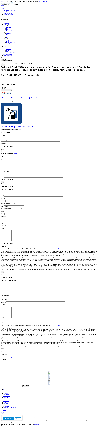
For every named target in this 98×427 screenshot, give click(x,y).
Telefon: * (3, 201)
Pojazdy (8, 41)
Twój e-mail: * (4, 143)
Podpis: (2, 176)
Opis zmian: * (4, 293)
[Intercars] (49, 381)
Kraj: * (2, 206)
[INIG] (49, 380)
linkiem (58, 248)
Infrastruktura (9, 34)
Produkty (8, 29)
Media (4, 408)
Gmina (5, 404)
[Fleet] (49, 377)
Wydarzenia (6, 24)
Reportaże (8, 49)
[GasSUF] (49, 378)
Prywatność (6, 394)
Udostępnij (3, 357)
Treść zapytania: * (5, 171)
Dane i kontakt (6, 396)
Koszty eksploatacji (10, 42)
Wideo (4, 410)
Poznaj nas (5, 390)
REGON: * (3, 198)
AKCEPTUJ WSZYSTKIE (8, 418)
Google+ (11, 357)
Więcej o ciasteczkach (43, 1)
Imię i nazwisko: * (5, 223)
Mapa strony (6, 397)
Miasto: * (3, 211)
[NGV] (49, 382)
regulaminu (36, 424)
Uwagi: (2, 241)
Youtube (2, 5)
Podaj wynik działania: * (6, 146)
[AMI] (49, 371)
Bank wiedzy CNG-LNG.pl (9, 407)
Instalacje (8, 28)
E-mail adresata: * (5, 138)
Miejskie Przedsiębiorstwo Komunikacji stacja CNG (20, 98)
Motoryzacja (6, 406)
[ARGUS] (49, 373)
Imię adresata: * (4, 135)
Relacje (8, 50)
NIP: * (2, 195)
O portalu (5, 389)
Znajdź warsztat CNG (8, 54)
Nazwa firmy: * (4, 193)
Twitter (2, 7)
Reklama (5, 392)
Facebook (3, 8)
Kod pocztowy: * (5, 216)
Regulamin (5, 393)
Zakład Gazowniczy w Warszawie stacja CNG (17, 127)
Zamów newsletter (5, 385)
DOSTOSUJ (18, 418)
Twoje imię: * (4, 140)
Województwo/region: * (6, 208)
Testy (7, 47)
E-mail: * (3, 174)
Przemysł (5, 403)
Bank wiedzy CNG (7, 45)
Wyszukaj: (3, 57)
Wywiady (8, 51)
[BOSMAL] (49, 375)
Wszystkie (8, 27)
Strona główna (6, 21)
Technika (8, 43)
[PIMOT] (49, 384)
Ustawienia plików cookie (3, 424)
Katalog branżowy (7, 55)
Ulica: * (2, 213)
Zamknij (2, 1)
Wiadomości (6, 23)
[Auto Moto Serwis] (49, 374)
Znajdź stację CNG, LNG (9, 52)
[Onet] (49, 383)
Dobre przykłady (10, 30)
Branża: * (3, 203)
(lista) (15, 153)
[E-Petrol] (49, 376)
